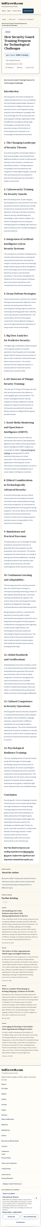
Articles (12, 19)
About (4, 11)
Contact (4, 1146)
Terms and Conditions (9, 1163)
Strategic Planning (25, 19)
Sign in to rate (30, 67)
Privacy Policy (6, 1158)
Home (4, 19)
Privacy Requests (7, 1178)
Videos (3, 1110)
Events (3, 1135)
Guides (3, 1099)
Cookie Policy (6, 1169)
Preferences (20, 1222)
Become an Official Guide (10, 1141)
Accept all (11, 1217)
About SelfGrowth (7, 1119)
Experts (4, 1094)
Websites (4, 1125)
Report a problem (9, 1193)
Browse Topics (17, 11)
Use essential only (30, 1217)
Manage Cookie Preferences (12, 1184)
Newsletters (5, 1130)
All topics (4, 1088)
